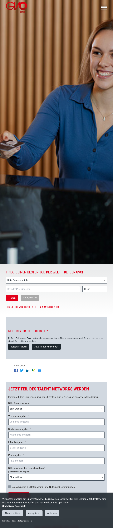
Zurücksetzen (30, 297)
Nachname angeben (19, 429)
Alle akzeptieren (13, 513)
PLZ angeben (16, 455)
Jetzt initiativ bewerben (46, 346)
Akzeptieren (34, 513)
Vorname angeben (18, 416)
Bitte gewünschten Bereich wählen (26, 470)
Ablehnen (52, 513)
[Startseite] (17, 7)
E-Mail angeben (17, 442)
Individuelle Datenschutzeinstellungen (17, 521)
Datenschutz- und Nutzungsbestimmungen (52, 487)
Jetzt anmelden (19, 346)
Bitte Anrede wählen (18, 403)
